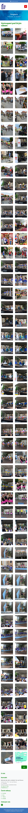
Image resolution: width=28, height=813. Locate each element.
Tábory (4, 796)
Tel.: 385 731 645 (4, 786)
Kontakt (4, 798)
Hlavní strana (10, 16)
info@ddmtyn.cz (4, 787)
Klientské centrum (14, 1)
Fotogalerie (18, 16)
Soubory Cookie (19, 811)
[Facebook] (2, 805)
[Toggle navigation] (25, 6)
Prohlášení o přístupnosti (10, 811)
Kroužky (4, 793)
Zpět (24, 767)
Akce (3, 795)
